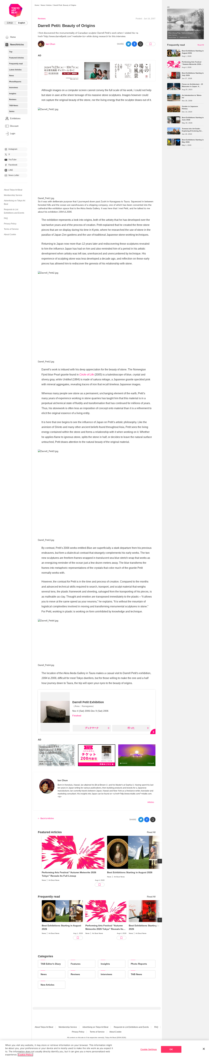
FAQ (6, 218)
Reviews (12, 99)
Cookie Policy (25, 1054)
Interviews (13, 87)
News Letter (13, 175)
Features (75, 964)
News (11, 76)
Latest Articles (15, 70)
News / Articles (46, 5)
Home (37, 5)
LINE (10, 170)
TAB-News (13, 105)
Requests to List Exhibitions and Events (131, 1027)
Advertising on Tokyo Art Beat (95, 1027)
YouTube (12, 159)
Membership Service (13, 195)
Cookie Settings (148, 1049)
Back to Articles (47, 818)
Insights (12, 94)
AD (39, 55)
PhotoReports (15, 82)
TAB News (136, 974)
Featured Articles (16, 58)
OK (171, 1049)
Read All (151, 832)
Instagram (12, 149)
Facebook (12, 165)
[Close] (203, 1048)
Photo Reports (139, 964)
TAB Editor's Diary (51, 964)
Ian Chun (50, 44)
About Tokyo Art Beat (13, 190)
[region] (104, 1049)
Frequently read (16, 64)
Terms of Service (11, 229)
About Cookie (10, 234)
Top (10, 52)
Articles (150, 802)
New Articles (47, 984)
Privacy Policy (10, 224)
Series (11, 111)
